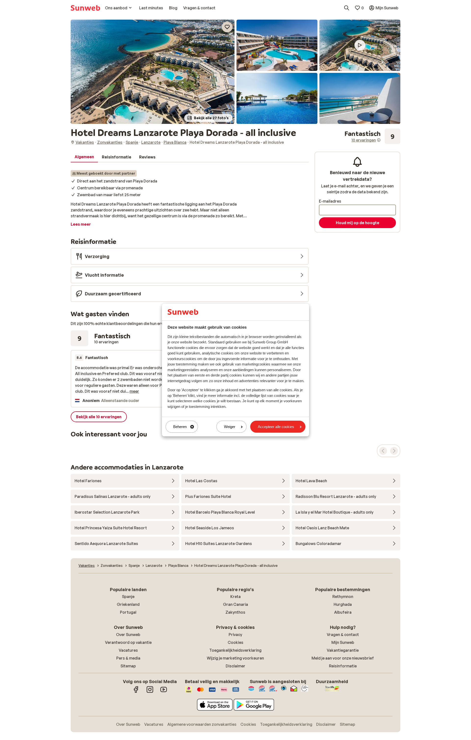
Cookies (235, 642)
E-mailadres (330, 201)
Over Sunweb (128, 634)
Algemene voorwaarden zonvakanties (201, 724)
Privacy (235, 634)
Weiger (229, 427)
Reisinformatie (343, 665)
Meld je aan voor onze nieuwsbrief (343, 658)
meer (134, 391)
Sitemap (128, 665)
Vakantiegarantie (343, 650)
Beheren (180, 427)
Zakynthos (235, 612)
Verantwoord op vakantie (128, 642)
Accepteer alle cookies (276, 427)
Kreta (235, 596)
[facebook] (136, 691)
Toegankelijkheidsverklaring (235, 650)
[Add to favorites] (227, 27)
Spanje (128, 596)
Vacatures (128, 650)
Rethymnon (342, 596)
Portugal (128, 612)
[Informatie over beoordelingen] (379, 140)
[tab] (84, 157)
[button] (153, 72)
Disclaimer (235, 665)
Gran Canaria (235, 604)
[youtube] (164, 691)
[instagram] (150, 691)
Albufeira (343, 612)
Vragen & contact (343, 634)
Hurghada (343, 604)
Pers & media (128, 658)
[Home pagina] (85, 8)
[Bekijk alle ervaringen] (372, 136)
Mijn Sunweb (342, 642)
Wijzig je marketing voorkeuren (235, 658)
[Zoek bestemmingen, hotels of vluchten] (347, 8)
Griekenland (128, 604)
